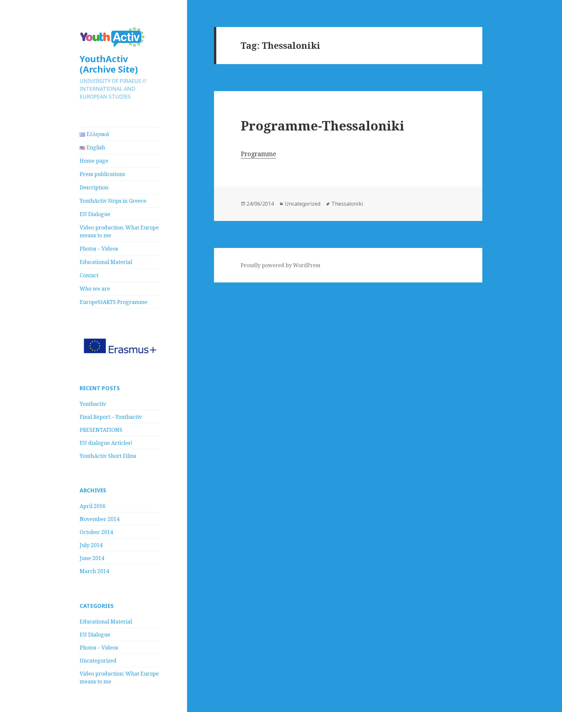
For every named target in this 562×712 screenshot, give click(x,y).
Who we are (95, 288)
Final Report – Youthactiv (111, 416)
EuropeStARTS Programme (113, 302)
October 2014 (96, 532)
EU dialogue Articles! (106, 442)
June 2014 (92, 558)
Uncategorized (98, 660)
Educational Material (106, 262)
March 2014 (94, 571)
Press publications (102, 174)
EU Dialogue (95, 214)
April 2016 (92, 506)
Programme (258, 154)
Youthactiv (93, 403)
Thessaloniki (347, 203)
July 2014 (91, 545)
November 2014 (99, 519)
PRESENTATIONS (101, 429)
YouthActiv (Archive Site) (109, 64)
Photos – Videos (99, 248)
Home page (94, 160)
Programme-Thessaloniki (322, 125)
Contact (89, 275)
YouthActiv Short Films (108, 455)
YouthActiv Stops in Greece (113, 200)
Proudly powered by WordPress (280, 265)
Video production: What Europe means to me (119, 231)
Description (94, 187)
